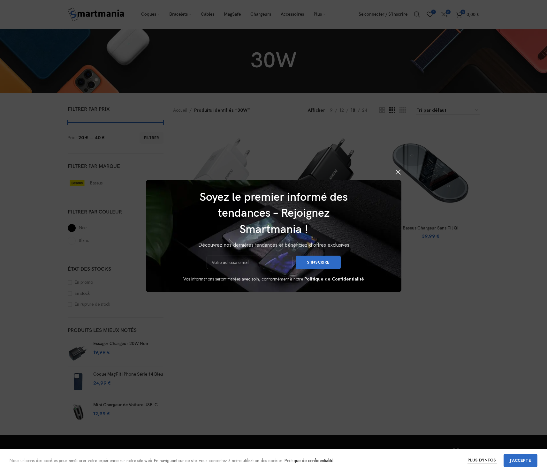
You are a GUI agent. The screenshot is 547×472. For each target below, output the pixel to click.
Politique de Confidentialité (334, 279)
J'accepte (520, 460)
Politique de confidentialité (309, 460)
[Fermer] (398, 172)
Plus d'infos (482, 460)
